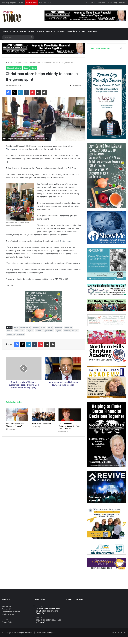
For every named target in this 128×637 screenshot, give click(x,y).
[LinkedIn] (20, 92)
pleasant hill (49, 331)
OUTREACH (39, 331)
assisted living (25, 327)
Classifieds (72, 31)
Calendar (61, 31)
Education (50, 31)
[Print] (44, 92)
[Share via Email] (38, 92)
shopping (75, 331)
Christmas (10, 149)
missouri (9, 331)
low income (68, 327)
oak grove (30, 331)
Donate (122, 2)
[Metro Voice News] (12, 16)
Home (5, 31)
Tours (12, 31)
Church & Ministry (14, 68)
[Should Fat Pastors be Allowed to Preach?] (17, 414)
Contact (5, 620)
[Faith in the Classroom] (43, 414)
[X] (14, 92)
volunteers (20, 334)
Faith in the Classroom (48, 2)
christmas (35, 327)
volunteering (11, 334)
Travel (25, 62)
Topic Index (92, 31)
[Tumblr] (26, 92)
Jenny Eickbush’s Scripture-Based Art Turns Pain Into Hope (69, 426)
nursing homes (19, 331)
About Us (89, 2)
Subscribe (101, 2)
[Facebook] (8, 92)
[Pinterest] (32, 92)
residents (67, 331)
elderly (43, 327)
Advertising (112, 2)
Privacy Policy (7, 622)
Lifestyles (17, 62)
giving (50, 327)
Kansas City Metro (36, 31)
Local (26, 68)
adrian (16, 327)
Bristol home (65, 241)
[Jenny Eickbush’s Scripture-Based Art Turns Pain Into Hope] (69, 414)
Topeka (82, 31)
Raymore (58, 331)
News (34, 68)
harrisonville (58, 327)
